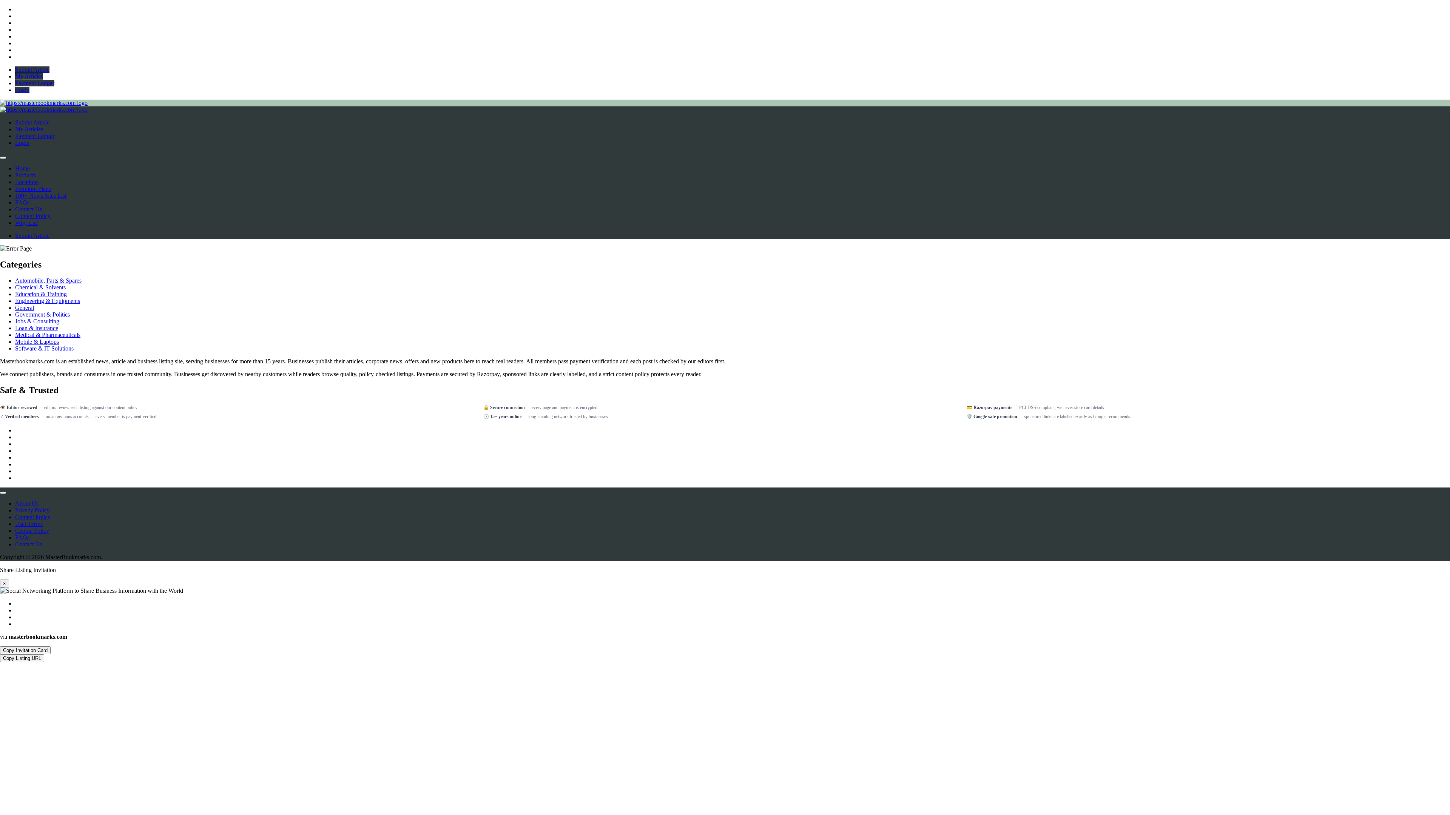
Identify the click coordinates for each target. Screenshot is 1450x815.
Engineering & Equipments (47, 301)
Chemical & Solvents (40, 287)
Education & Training (41, 294)
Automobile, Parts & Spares (48, 280)
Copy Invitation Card (25, 650)
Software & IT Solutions (44, 348)
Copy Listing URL (22, 658)
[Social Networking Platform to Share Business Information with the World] (44, 103)
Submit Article (32, 235)
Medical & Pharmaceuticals (47, 335)
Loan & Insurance (36, 328)
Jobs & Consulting (37, 321)
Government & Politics (42, 314)
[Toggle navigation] (3, 158)
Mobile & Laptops (37, 341)
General (24, 307)
